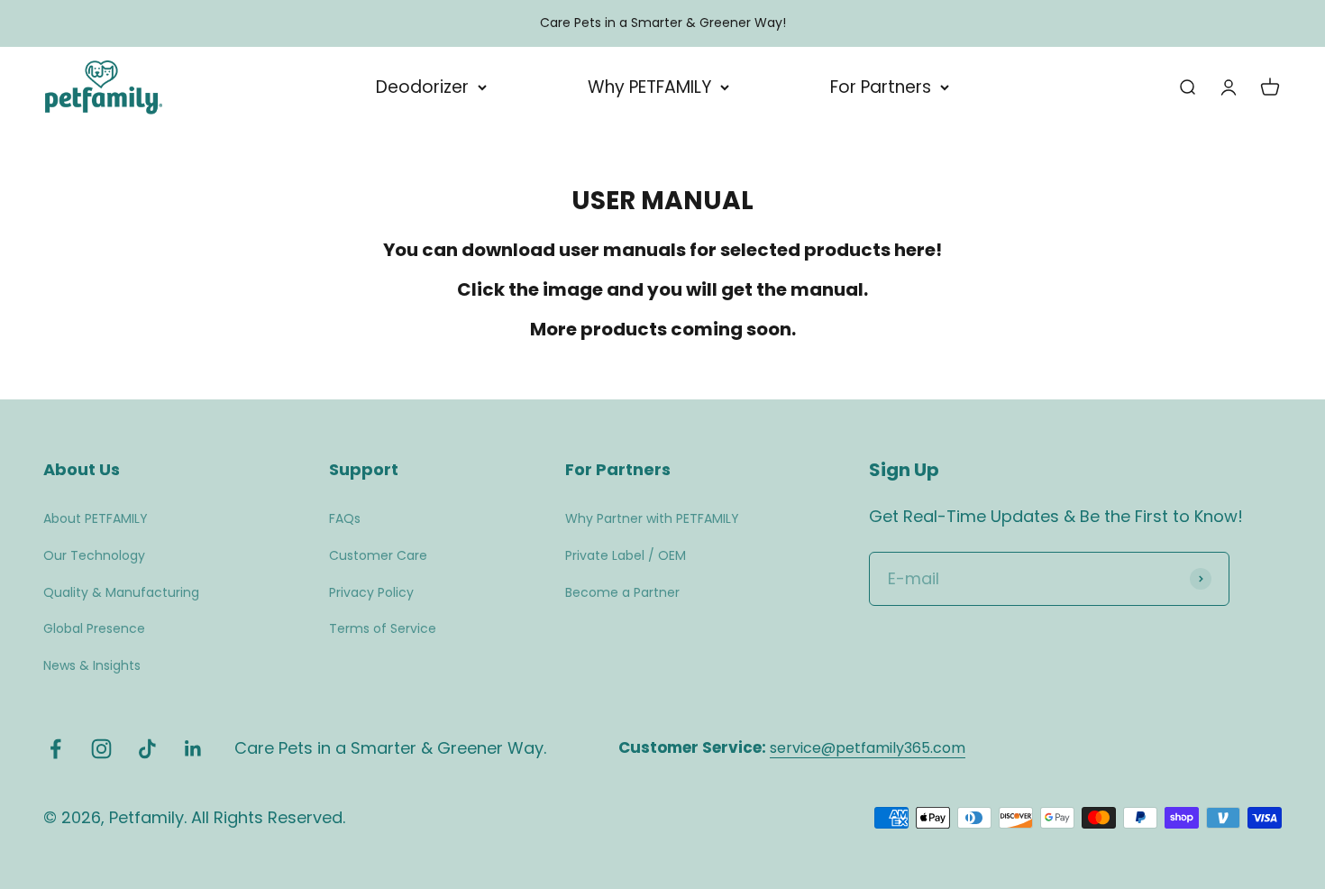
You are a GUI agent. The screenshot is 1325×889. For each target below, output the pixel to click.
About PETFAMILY (95, 518)
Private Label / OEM (625, 555)
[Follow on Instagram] (101, 749)
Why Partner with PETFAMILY (652, 518)
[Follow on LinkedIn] (193, 749)
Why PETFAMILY (649, 87)
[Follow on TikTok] (147, 749)
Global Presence (94, 628)
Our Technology (94, 555)
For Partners (880, 87)
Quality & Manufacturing (121, 592)
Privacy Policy (371, 592)
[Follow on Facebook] (55, 749)
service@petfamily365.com (867, 748)
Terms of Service (382, 628)
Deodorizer (422, 87)
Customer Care (378, 555)
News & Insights (92, 665)
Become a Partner (622, 592)
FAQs (345, 518)
